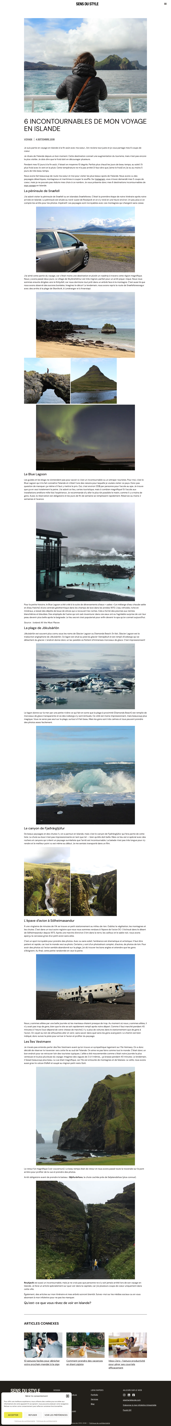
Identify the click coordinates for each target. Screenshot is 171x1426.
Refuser (32, 1415)
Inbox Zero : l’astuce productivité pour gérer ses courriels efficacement (127, 1364)
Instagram (100, 179)
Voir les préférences (56, 1415)
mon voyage (30, 185)
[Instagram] (124, 1395)
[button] (67, 1396)
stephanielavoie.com (132, 1400)
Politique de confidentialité (25, 1421)
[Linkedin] (129, 1395)
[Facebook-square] (133, 1395)
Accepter (13, 1415)
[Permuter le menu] (165, 3)
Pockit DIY (127, 1410)
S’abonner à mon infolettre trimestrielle (139, 1405)
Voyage (28, 139)
